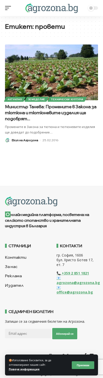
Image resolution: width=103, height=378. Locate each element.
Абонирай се (65, 333)
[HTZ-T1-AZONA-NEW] (51, 201)
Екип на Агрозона (25, 140)
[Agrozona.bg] (51, 8)
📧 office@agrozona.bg (74, 289)
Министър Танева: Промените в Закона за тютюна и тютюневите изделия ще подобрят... (50, 112)
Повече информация (24, 369)
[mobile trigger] (9, 8)
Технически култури (67, 99)
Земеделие (36, 99)
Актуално (15, 99)
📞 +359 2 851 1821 (72, 273)
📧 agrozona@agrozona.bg (78, 280)
